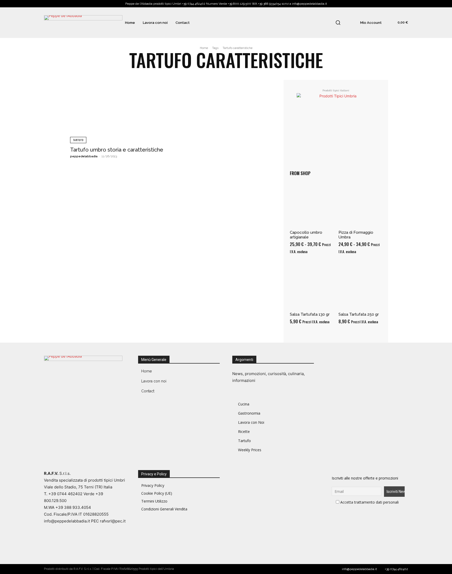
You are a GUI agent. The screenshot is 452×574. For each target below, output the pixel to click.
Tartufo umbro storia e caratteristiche (116, 150)
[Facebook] (331, 361)
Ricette (244, 431)
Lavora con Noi (251, 422)
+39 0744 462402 (396, 569)
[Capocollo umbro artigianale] (311, 204)
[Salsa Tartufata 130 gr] (311, 286)
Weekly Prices (249, 449)
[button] (338, 22)
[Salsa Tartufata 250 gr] (360, 286)
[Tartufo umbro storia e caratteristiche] (118, 111)
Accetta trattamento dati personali (369, 502)
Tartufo (78, 140)
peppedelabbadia (84, 156)
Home (204, 48)
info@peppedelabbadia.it (359, 569)
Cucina (243, 404)
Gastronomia (249, 413)
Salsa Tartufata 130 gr (310, 314)
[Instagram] (342, 361)
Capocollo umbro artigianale (306, 234)
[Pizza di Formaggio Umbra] (360, 204)
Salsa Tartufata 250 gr (358, 314)
